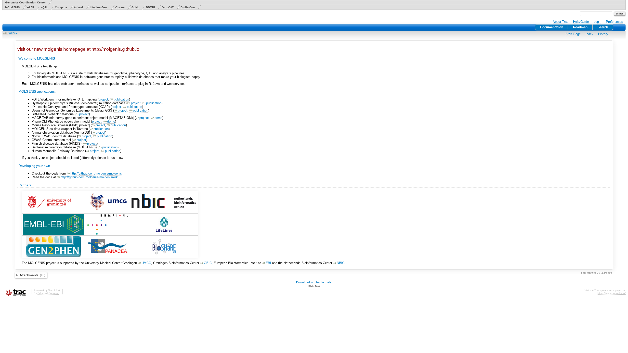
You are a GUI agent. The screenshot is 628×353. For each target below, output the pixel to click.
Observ (120, 7)
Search (603, 27)
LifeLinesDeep (99, 7)
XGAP (30, 7)
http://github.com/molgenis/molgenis (96, 173)
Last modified (588, 272)
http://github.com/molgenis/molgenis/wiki (89, 177)
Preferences (614, 22)
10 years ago (604, 272)
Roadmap (580, 27)
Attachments (32, 275)
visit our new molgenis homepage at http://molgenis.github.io (78, 49)
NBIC (340, 263)
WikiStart (13, 33)
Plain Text (314, 286)
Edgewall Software (48, 293)
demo (158, 118)
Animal (78, 7)
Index (589, 34)
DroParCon (188, 7)
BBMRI (150, 7)
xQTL (44, 7)
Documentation (551, 27)
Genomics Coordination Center (25, 2)
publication (121, 99)
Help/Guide (581, 22)
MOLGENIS (12, 7)
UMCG (146, 263)
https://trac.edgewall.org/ (612, 293)
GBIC (208, 263)
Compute (61, 7)
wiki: (5, 33)
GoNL (135, 7)
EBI (268, 263)
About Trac (560, 22)
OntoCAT (168, 7)
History (603, 34)
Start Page (573, 34)
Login (597, 22)
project (103, 99)
